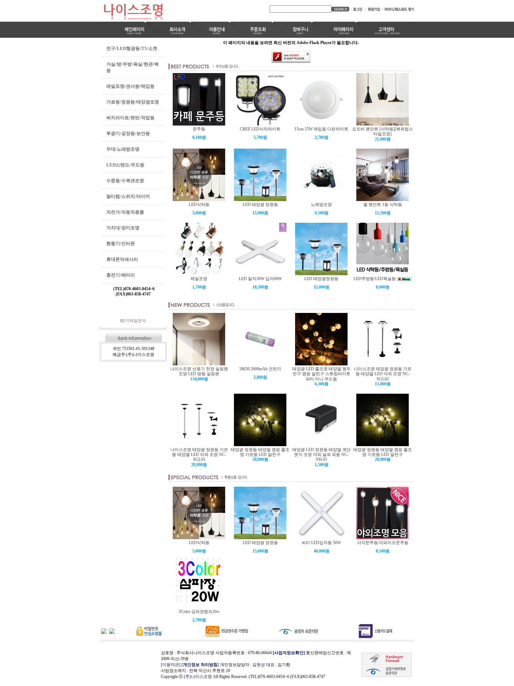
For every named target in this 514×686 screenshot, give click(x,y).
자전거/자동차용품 (125, 212)
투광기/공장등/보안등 (128, 133)
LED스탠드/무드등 (125, 164)
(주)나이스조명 (198, 676)
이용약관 (170, 664)
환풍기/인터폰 (120, 243)
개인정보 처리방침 (200, 664)
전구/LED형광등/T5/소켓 (131, 48)
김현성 (258, 664)
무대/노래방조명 (123, 149)
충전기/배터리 (120, 275)
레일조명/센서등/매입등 (130, 86)
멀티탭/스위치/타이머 (128, 196)
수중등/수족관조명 (125, 180)
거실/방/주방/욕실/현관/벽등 (132, 67)
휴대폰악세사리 (122, 259)
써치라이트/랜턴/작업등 (130, 117)
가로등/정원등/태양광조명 (132, 102)
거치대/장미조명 (123, 227)
